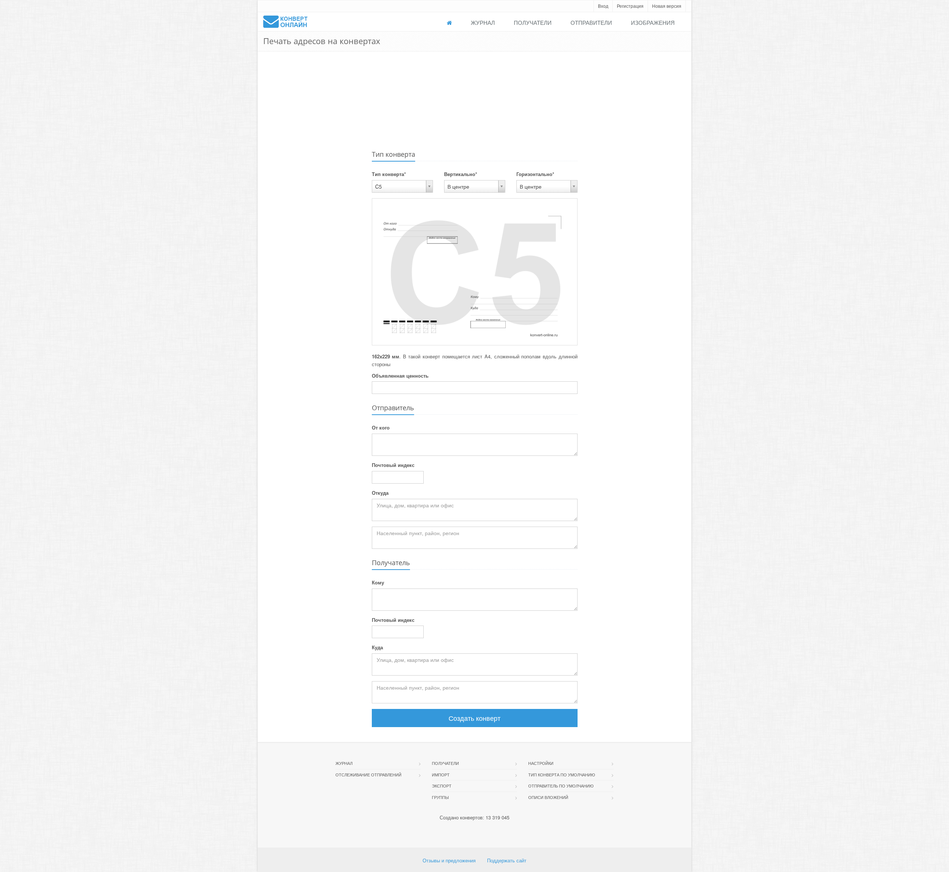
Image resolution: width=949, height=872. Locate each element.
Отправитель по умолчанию (560, 786)
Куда (377, 647)
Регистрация (630, 6)
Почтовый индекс (393, 464)
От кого (381, 427)
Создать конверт (474, 718)
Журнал (483, 22)
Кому (378, 582)
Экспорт (442, 786)
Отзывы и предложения (449, 860)
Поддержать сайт (506, 860)
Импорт (441, 774)
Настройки (540, 763)
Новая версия (666, 6)
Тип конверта (389, 174)
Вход (603, 6)
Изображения (653, 22)
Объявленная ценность (400, 375)
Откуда (380, 492)
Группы (440, 797)
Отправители (591, 22)
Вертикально (460, 174)
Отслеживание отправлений (368, 774)
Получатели (533, 22)
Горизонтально (535, 174)
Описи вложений (548, 797)
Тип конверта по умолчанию (561, 774)
